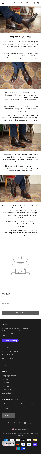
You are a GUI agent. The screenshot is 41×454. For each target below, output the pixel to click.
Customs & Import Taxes (11, 383)
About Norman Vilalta (10, 351)
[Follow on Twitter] (9, 423)
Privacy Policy (7, 390)
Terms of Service (8, 393)
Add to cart (20, 313)
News (4, 362)
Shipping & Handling (9, 376)
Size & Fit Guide (8, 355)
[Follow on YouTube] (25, 423)
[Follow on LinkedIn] (30, 423)
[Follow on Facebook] (3, 423)
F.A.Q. (4, 365)
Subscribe (8, 416)
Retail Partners (7, 358)
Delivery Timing (7, 379)
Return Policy (7, 386)
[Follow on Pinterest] (20, 423)
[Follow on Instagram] (14, 423)
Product (6, 294)
